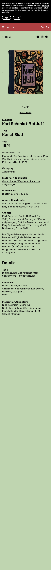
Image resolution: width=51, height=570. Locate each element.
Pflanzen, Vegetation (14, 286)
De (42, 27)
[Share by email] (42, 38)
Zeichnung (8, 172)
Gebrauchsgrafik (28, 273)
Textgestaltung (26, 276)
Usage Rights (25, 113)
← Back (6, 37)
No (17, 18)
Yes (6, 18)
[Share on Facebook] (38, 38)
